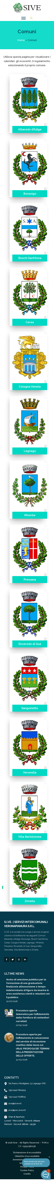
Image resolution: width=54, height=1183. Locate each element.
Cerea (30, 322)
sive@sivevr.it (14, 1103)
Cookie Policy (27, 1170)
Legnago (30, 451)
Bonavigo (29, 193)
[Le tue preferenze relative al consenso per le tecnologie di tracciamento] (2, 887)
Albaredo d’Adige (30, 129)
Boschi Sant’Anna (29, 258)
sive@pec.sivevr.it (17, 1110)
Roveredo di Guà (29, 644)
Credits (27, 1174)
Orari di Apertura (16, 1117)
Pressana (30, 579)
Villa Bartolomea (29, 836)
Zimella (30, 901)
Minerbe (29, 515)
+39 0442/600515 (17, 1090)
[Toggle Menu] (23, 18)
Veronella (29, 772)
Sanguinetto (29, 708)
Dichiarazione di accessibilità (27, 1152)
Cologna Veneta (30, 386)
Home (21, 40)
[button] (31, 18)
